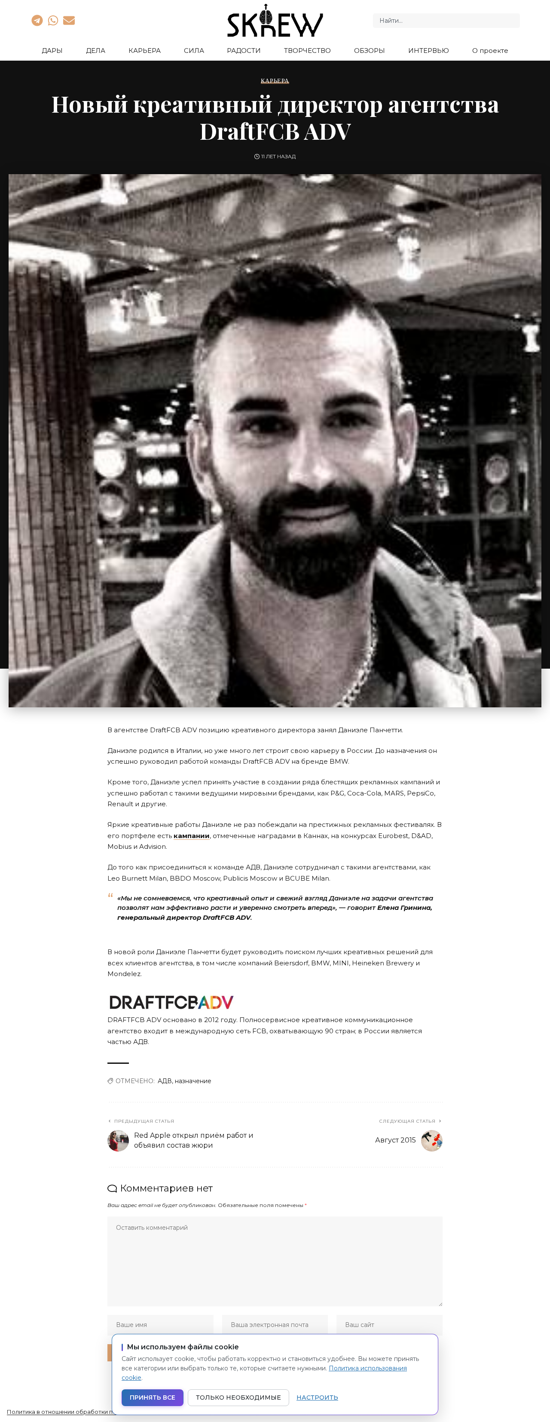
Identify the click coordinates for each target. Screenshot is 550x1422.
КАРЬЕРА (275, 81)
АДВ (165, 1081)
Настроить (317, 1397)
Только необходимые (238, 1397)
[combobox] (446, 20)
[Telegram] (37, 20)
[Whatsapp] (53, 20)
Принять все (152, 1397)
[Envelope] (69, 20)
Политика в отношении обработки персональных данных (90, 1411)
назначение (193, 1081)
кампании (192, 836)
